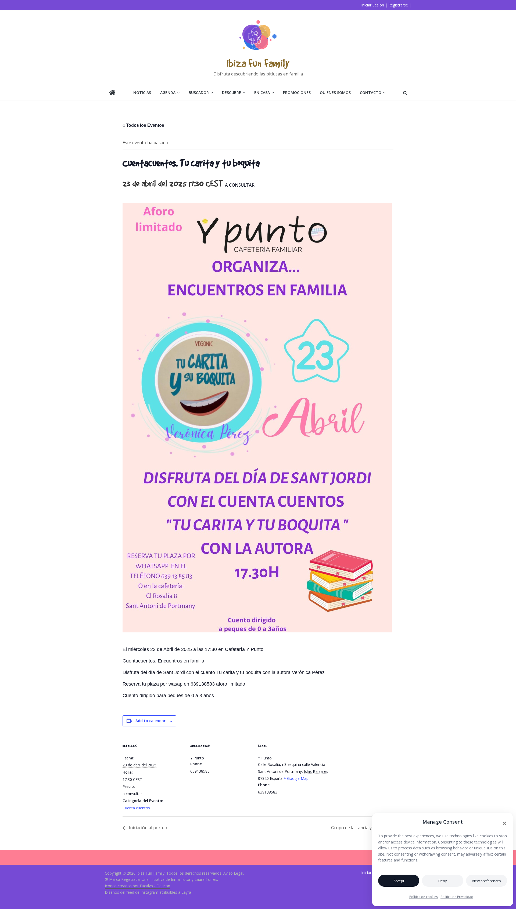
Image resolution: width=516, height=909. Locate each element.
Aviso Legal (233, 873)
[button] (504, 823)
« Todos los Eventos (143, 125)
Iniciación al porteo (147, 828)
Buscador (199, 92)
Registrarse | (399, 5)
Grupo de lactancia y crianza (359, 828)
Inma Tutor (181, 879)
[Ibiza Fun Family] (112, 93)
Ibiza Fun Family (258, 63)
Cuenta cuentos (136, 807)
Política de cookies (423, 896)
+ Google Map (296, 778)
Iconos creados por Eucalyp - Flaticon (137, 885)
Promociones (297, 92)
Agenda (167, 92)
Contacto (370, 92)
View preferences (486, 880)
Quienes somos (335, 92)
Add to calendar (150, 720)
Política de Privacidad (456, 896)
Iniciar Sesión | (374, 5)
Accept (398, 880)
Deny (442, 880)
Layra (186, 892)
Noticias (142, 92)
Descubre (231, 92)
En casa (262, 92)
